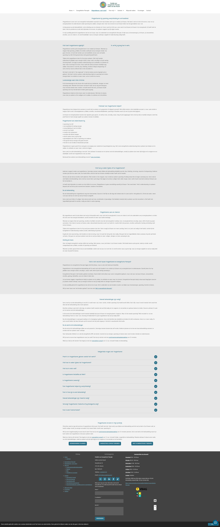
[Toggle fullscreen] (155, 500)
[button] (215, 522)
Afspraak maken (68, 487)
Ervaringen (67, 489)
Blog (67, 471)
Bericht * (97, 505)
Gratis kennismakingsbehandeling (74, 467)
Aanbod (66, 475)
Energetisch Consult (71, 477)
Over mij (67, 465)
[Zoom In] (155, 506)
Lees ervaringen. (95, 157)
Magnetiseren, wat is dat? (71, 463)
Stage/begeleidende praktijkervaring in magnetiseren (79, 484)
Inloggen (68, 459)
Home (66, 457)
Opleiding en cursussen (71, 472)
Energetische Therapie (70, 462)
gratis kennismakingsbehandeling (118, 337)
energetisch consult (97, 341)
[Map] (141, 504)
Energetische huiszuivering (72, 483)
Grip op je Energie (70, 479)
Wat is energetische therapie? (103, 288)
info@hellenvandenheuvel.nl (105, 475)
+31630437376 (103, 472)
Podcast (68, 469)
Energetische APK (70, 481)
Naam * (97, 489)
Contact (66, 491)
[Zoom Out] (155, 509)
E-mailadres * (98, 497)
